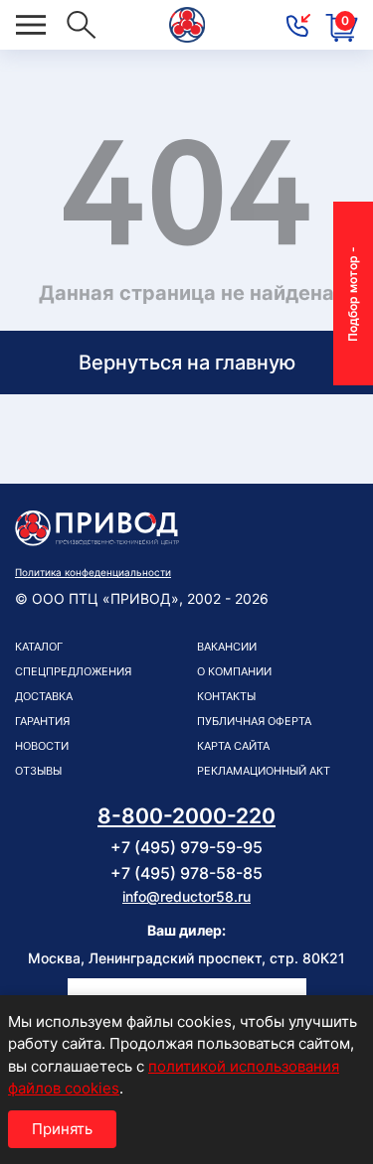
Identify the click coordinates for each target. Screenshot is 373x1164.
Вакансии (227, 647)
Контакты (226, 696)
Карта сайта (233, 746)
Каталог (39, 647)
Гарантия (42, 721)
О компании (234, 671)
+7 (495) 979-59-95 (186, 847)
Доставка (44, 696)
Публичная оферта (254, 721)
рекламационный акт (263, 771)
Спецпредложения (73, 671)
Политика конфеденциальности (93, 572)
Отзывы (38, 771)
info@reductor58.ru (186, 896)
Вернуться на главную (187, 362)
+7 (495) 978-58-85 (186, 873)
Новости (42, 746)
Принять (62, 1128)
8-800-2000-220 (186, 815)
